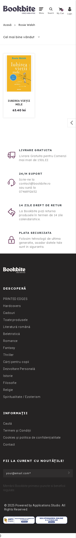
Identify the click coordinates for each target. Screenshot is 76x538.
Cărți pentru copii (16, 362)
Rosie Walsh (26, 24)
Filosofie (9, 383)
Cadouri (9, 313)
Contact (9, 444)
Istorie (8, 376)
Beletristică (11, 334)
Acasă (7, 24)
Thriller (8, 355)
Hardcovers (12, 306)
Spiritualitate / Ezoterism (22, 397)
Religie (8, 390)
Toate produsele (15, 320)
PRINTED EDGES (15, 299)
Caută (7, 423)
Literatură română (16, 327)
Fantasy (9, 348)
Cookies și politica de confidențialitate (32, 437)
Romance (10, 341)
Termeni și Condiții (17, 430)
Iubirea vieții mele (19, 102)
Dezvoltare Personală (19, 369)
